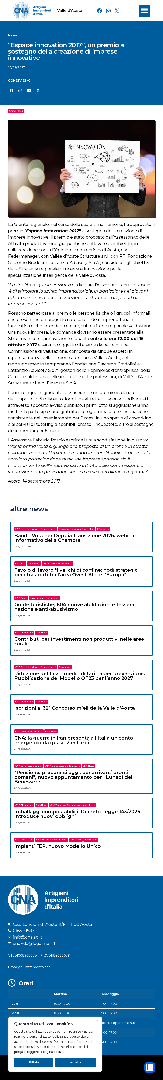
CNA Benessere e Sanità (28, 766)
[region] (55, 1044)
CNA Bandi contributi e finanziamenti (35, 529)
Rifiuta (34, 1062)
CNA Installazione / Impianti (51, 839)
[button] (144, 11)
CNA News (16, 110)
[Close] (97, 1020)
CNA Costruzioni (24, 839)
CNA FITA (20, 563)
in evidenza (89, 805)
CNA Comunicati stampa (28, 731)
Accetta (76, 1062)
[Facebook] (99, 10)
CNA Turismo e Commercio (57, 563)
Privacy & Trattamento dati (29, 967)
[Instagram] (108, 10)
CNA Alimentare (24, 632)
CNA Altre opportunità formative (76, 529)
